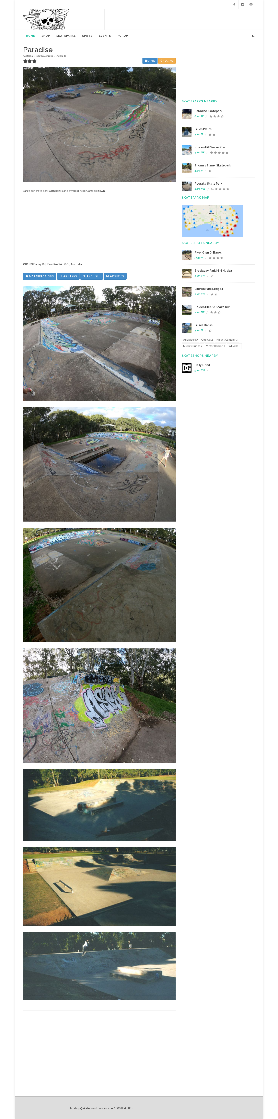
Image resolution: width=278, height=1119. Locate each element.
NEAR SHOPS (115, 276)
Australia (28, 55)
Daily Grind (202, 365)
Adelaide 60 (190, 339)
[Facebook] (234, 4)
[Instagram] (243, 4)
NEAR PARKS (68, 276)
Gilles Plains (203, 129)
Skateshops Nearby (200, 356)
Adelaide (61, 55)
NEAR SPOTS (91, 276)
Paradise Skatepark (208, 111)
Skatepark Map (195, 197)
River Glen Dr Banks (208, 252)
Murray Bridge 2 (192, 346)
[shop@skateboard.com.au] (251, 4)
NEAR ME (167, 60)
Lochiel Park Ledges (209, 288)
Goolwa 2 (207, 339)
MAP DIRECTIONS (41, 276)
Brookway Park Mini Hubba (213, 270)
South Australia (44, 55)
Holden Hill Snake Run (210, 147)
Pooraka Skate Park (208, 183)
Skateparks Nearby (200, 101)
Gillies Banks (203, 325)
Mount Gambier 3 (227, 339)
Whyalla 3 (234, 346)
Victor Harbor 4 (215, 346)
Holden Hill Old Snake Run (212, 307)
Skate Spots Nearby (200, 243)
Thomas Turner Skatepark (213, 165)
